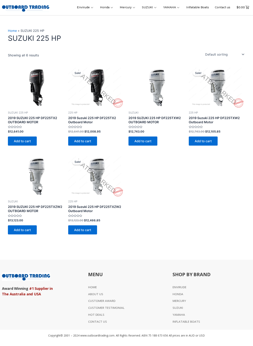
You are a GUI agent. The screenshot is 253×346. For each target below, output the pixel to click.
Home (12, 31)
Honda (105, 7)
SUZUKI (147, 7)
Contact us (222, 7)
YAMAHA (169, 7)
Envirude (83, 7)
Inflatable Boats (197, 7)
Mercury (126, 7)
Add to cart (22, 141)
